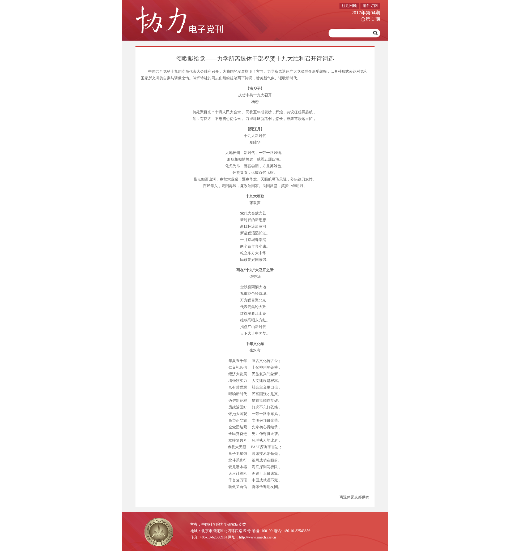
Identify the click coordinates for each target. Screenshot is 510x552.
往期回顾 (349, 6)
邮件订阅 (370, 6)
